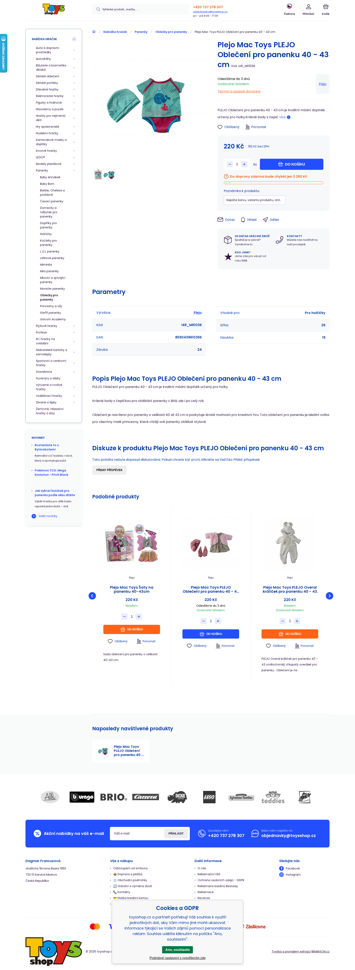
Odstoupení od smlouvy (130, 868)
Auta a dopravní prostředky (47, 50)
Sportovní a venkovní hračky (51, 363)
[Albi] (50, 797)
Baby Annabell (50, 177)
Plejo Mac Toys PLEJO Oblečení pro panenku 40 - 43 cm (211, 589)
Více (282, 117)
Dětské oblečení (47, 76)
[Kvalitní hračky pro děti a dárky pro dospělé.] (94, 31)
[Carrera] (145, 797)
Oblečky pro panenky (171, 32)
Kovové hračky (46, 151)
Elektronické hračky (49, 96)
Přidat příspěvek (109, 470)
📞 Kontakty (121, 892)
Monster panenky (52, 289)
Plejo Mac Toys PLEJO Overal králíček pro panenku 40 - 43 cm (290, 589)
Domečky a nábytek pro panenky (48, 212)
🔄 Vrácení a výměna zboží (132, 886)
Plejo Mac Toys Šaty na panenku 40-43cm (131, 589)
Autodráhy (43, 59)
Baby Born (47, 184)
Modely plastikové (48, 164)
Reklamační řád (209, 874)
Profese (41, 332)
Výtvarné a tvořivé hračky (49, 387)
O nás (202, 868)
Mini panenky (49, 271)
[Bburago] (82, 797)
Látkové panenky (52, 258)
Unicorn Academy (53, 319)
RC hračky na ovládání (45, 341)
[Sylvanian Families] (241, 797)
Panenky (141, 32)
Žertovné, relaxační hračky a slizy (49, 411)
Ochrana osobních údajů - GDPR (221, 880)
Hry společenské (47, 127)
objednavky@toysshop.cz (210, 12)
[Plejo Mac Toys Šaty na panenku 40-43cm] (131, 543)
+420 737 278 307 (208, 7)
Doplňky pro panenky (48, 225)
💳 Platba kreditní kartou (130, 898)
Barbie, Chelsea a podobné (52, 192)
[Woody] (305, 797)
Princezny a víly (51, 306)
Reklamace (206, 892)
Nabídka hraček (115, 32)
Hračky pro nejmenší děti (50, 118)
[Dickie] (177, 797)
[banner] (53, 11)
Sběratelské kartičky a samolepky (51, 352)
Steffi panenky (50, 313)
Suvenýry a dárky (48, 378)
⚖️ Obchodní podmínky (130, 880)
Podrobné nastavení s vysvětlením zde (178, 958)
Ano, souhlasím (177, 949)
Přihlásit (176, 833)
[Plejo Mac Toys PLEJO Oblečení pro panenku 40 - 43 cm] (210, 543)
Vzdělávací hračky (49, 396)
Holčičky (46, 234)
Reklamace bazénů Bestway (218, 886)
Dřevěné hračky (47, 89)
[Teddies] (273, 797)
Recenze (204, 898)
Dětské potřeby (47, 83)
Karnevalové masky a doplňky (51, 142)
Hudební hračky (47, 133)
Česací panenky (51, 201)
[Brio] (113, 797)
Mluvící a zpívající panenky (52, 280)
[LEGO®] (209, 797)
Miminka (46, 265)
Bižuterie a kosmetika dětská (51, 67)
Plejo (322, 84)
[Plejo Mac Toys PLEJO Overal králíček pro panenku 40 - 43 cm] (290, 543)
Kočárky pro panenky (48, 242)
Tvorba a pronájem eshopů (291, 951)
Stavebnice (44, 372)
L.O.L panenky (49, 251)
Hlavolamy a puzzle (49, 109)
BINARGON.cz (320, 951)
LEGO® (40, 157)
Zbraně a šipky (46, 402)
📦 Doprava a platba (127, 874)
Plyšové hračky (46, 326)
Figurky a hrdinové (49, 103)
